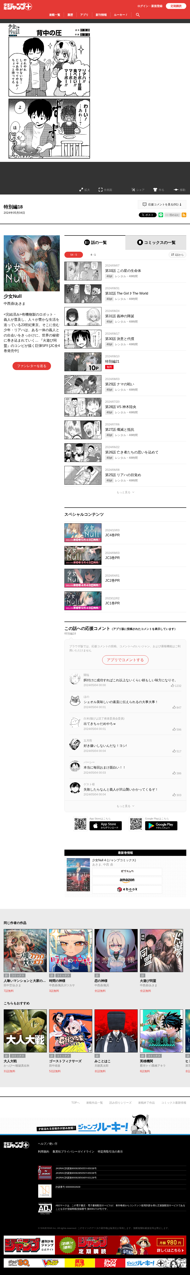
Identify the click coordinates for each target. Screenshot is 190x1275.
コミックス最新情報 (173, 1102)
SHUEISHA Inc (48, 1228)
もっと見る (123, 492)
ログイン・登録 (149, 6)
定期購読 (176, 6)
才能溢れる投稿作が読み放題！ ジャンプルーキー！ (95, 1124)
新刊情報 (101, 14)
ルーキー (121, 14)
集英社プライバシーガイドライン (73, 1151)
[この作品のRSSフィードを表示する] (184, 215)
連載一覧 (54, 14)
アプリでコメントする (125, 660)
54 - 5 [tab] (73, 254)
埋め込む (174, 215)
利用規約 (43, 1151)
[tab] (94, 242)
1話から (179, 254)
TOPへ (75, 1102)
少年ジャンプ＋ (18, 6)
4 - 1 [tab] (93, 254)
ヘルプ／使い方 (47, 1143)
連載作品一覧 (94, 1102)
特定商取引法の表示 (110, 1151)
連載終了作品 (146, 1102)
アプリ (84, 14)
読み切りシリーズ (120, 1102)
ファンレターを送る (31, 366)
